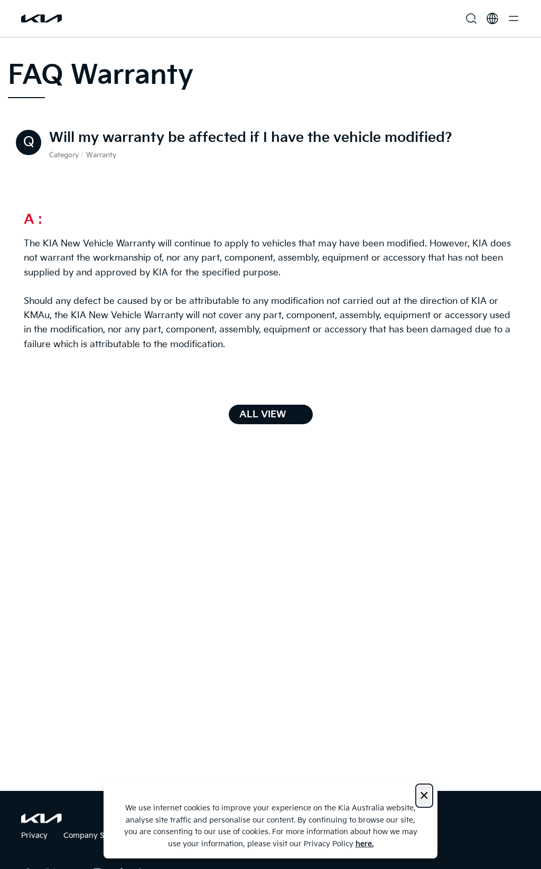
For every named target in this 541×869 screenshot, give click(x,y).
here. (365, 843)
